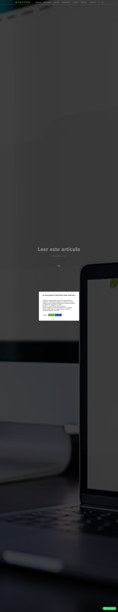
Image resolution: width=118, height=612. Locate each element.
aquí (48, 306)
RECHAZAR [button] (58, 315)
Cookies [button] (45, 315)
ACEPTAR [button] (51, 315)
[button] (109, 608)
